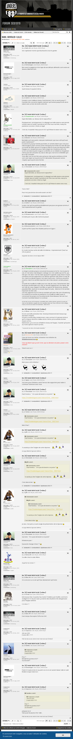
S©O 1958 (21, 39)
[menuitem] (14, 29)
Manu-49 (5, 51)
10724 (10, 324)
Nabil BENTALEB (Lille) (12, 37)
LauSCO (5, 102)
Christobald (6, 173)
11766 (10, 77)
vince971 (5, 254)
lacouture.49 (14, 39)
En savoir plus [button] (7, 736)
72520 (11, 347)
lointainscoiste (7, 212)
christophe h (7, 266)
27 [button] (62, 43)
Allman (5, 320)
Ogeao (5, 378)
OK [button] (63, 735)
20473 (11, 444)
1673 (10, 147)
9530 (10, 604)
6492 (10, 54)
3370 (10, 631)
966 (10, 381)
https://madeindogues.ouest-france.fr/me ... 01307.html (40, 398)
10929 (10, 658)
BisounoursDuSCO (8, 235)
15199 (10, 258)
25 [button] (57, 43)
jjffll (4, 441)
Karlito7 (5, 200)
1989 (10, 204)
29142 (10, 128)
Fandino (5, 654)
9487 (10, 269)
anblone (27, 39)
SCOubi (5, 601)
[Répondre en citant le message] (68, 46)
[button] (46, 43)
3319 (10, 566)
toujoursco (6, 628)
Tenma (5, 84)
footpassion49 (7, 125)
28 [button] (64, 43)
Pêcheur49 (6, 563)
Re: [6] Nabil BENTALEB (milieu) (35, 46)
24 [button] (54, 43)
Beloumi (5, 144)
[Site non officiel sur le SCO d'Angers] (27, 10)
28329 (11, 215)
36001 (11, 176)
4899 (10, 106)
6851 (10, 238)
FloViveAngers (7, 73)
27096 (11, 87)
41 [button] (68, 43)
